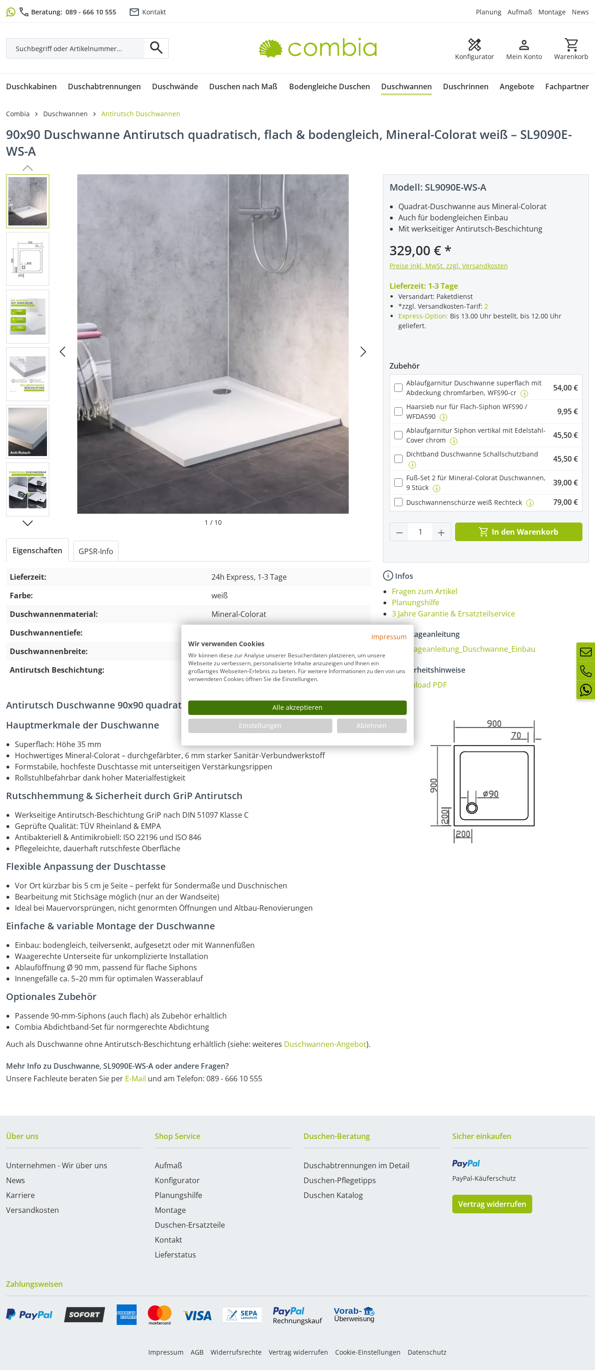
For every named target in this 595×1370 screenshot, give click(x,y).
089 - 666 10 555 (91, 11)
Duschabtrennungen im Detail (357, 1165)
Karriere (20, 1195)
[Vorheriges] (62, 351)
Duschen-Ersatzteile (190, 1225)
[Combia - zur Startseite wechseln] (321, 37)
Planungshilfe (415, 602)
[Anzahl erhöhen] (441, 532)
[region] (188, 350)
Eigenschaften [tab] (37, 550)
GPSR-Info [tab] (96, 551)
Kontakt (154, 11)
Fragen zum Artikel (424, 591)
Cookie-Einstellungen (368, 1352)
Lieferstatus (175, 1255)
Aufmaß (520, 11)
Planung (489, 11)
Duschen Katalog (333, 1195)
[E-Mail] (585, 651)
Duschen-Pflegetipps (340, 1180)
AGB (197, 1352)
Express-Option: (423, 315)
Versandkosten (32, 1210)
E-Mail (135, 1078)
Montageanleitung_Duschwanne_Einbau (465, 649)
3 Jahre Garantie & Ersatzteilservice (453, 614)
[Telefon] (585, 671)
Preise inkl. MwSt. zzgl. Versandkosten (449, 265)
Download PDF (421, 685)
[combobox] (75, 48)
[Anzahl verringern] (399, 532)
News (580, 11)
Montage (552, 11)
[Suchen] (157, 48)
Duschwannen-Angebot (325, 1044)
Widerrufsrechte (236, 1352)
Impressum (166, 1352)
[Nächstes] (363, 351)
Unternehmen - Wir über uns (56, 1165)
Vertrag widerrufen (492, 1204)
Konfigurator (177, 1180)
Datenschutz (427, 1352)
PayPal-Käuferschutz (484, 1178)
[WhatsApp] (585, 690)
